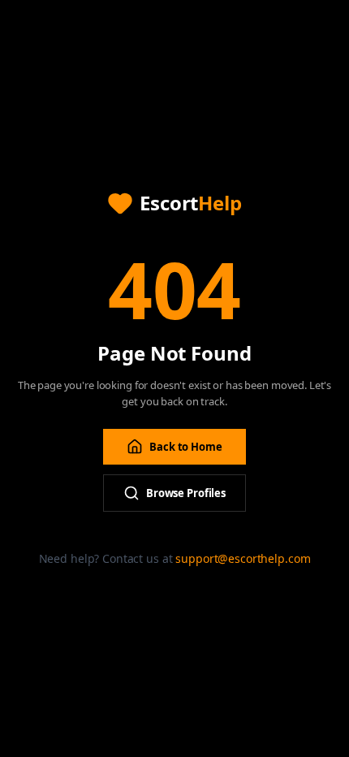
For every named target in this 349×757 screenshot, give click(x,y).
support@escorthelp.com (242, 558)
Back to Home (185, 446)
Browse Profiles (186, 493)
